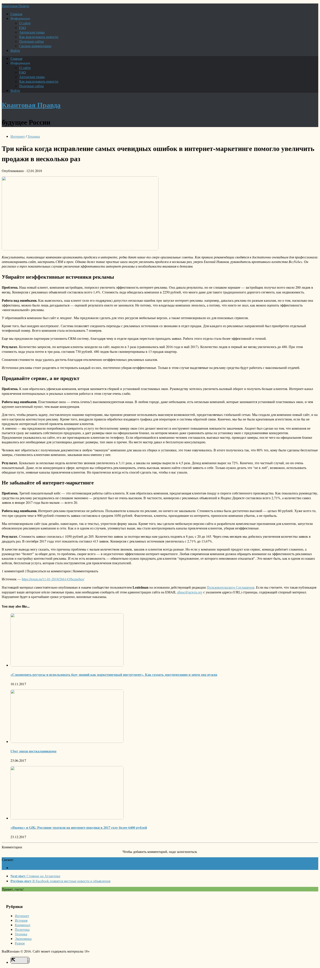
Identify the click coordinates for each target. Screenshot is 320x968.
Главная (16, 14)
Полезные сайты (31, 41)
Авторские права (32, 32)
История (21, 920)
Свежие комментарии (35, 46)
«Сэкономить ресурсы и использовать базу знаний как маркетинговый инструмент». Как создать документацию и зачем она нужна (113, 674)
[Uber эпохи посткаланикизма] (67, 741)
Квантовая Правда (15, 5)
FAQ (22, 27)
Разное (20, 943)
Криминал (22, 925)
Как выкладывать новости (38, 36)
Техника (33, 136)
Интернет (17, 136)
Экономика (23, 938)
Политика (22, 929)
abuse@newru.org (189, 592)
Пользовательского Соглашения (230, 587)
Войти (15, 50)
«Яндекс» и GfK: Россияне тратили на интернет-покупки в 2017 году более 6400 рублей (78, 827)
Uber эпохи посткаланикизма (33, 751)
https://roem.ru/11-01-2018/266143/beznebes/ (53, 579)
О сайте (25, 23)
